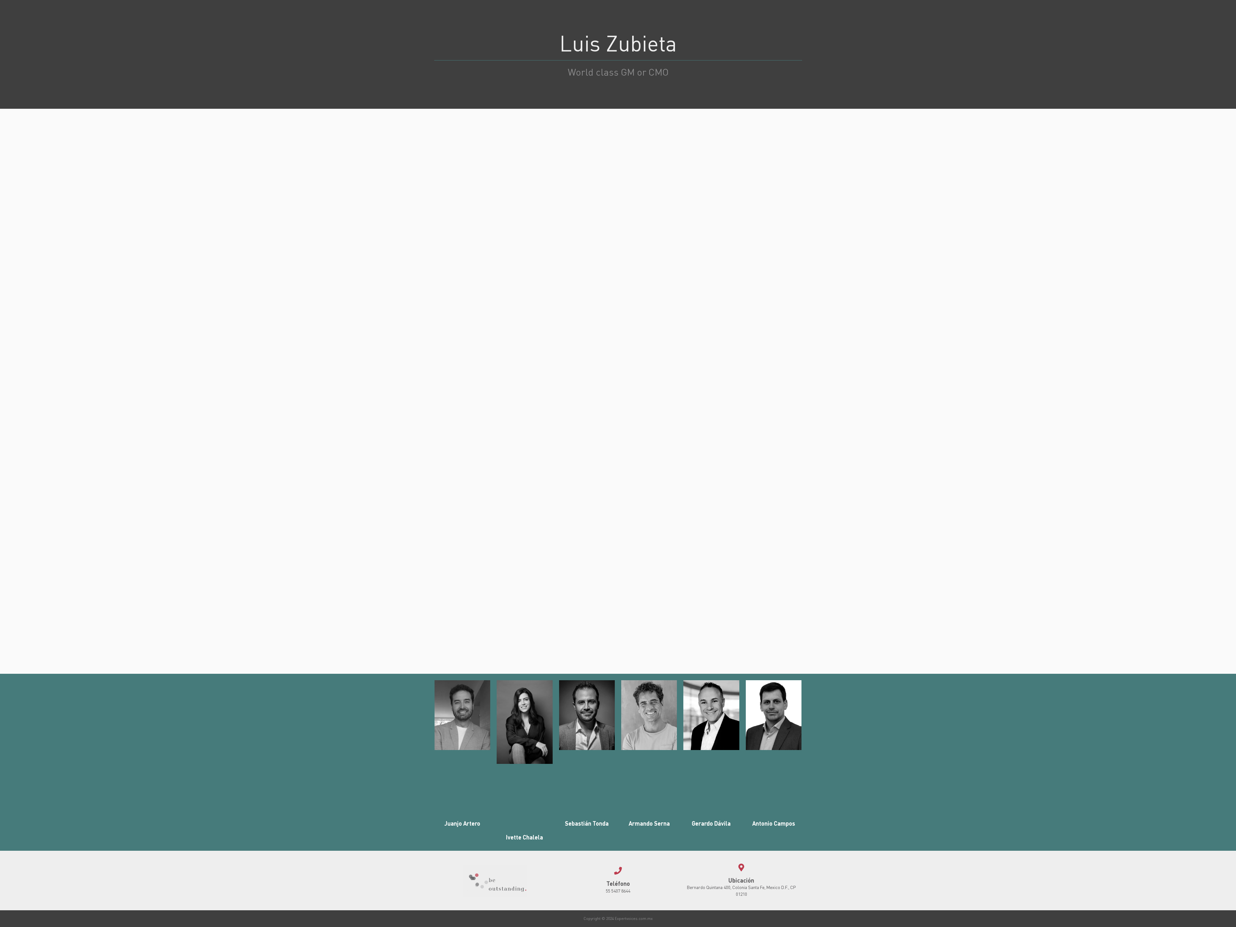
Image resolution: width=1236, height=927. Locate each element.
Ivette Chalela (524, 837)
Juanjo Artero (462, 823)
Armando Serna (649, 823)
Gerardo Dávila (711, 823)
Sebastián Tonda (587, 823)
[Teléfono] (618, 871)
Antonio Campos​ (773, 823)
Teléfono (618, 883)
